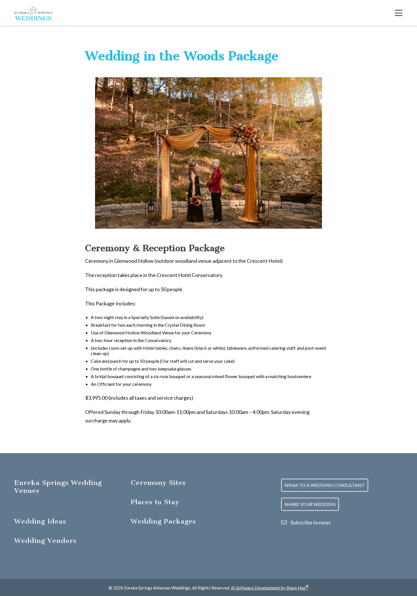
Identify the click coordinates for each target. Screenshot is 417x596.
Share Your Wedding (310, 504)
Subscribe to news (310, 522)
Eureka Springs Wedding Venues (58, 487)
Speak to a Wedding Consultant (325, 485)
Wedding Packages (163, 521)
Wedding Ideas (40, 521)
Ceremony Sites (158, 483)
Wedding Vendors (45, 541)
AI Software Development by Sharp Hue (269, 587)
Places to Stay (155, 502)
